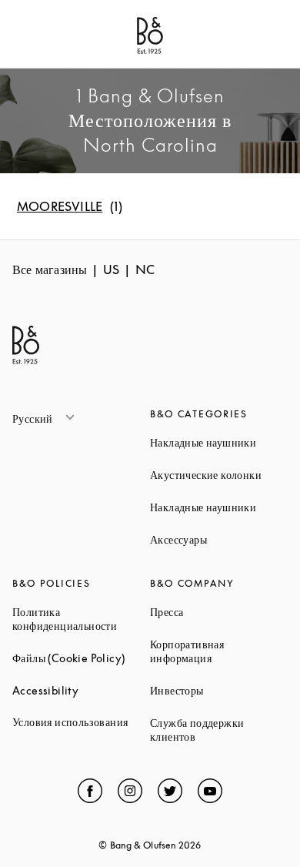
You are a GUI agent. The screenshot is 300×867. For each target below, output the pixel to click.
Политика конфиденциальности (81, 618)
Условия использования (81, 721)
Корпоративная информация (219, 651)
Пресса (219, 611)
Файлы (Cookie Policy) (81, 657)
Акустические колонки (219, 474)
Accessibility (81, 690)
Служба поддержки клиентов (219, 729)
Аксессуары (219, 539)
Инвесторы (219, 690)
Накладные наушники (219, 442)
